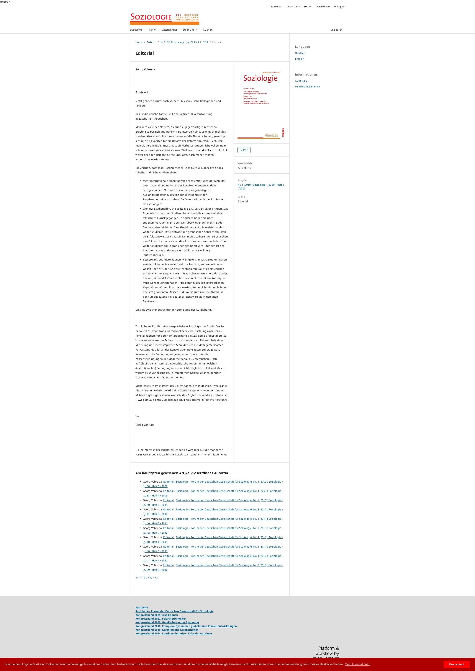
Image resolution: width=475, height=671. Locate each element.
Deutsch (300, 53)
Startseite (136, 29)
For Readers (301, 81)
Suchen (208, 29)
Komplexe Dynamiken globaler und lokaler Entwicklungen (199, 626)
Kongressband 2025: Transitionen (156, 615)
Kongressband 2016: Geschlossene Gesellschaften (167, 629)
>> (156, 577)
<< (136, 577)
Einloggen (339, 6)
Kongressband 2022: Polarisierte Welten (160, 618)
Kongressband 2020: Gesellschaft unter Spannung (167, 622)
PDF (245, 150)
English (299, 58)
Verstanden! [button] (456, 664)
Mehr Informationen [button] (357, 664)
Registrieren (323, 6)
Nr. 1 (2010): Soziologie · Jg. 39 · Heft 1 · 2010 (184, 42)
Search (338, 29)
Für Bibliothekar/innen (307, 86)
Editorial (168, 481)
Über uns (189, 29)
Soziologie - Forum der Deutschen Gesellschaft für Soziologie (174, 611)
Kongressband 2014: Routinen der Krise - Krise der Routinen (173, 633)
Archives (151, 42)
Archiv (151, 29)
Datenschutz (169, 29)
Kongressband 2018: (148, 626)
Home (138, 42)
